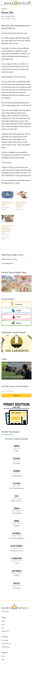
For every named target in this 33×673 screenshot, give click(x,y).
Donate (3, 656)
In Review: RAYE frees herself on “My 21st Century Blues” (21, 204)
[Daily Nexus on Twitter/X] (5, 611)
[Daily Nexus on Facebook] (2, 611)
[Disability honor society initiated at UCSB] (7, 194)
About (3, 617)
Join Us (3, 624)
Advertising (4, 640)
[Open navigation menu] (30, 2)
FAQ (2, 628)
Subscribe (16, 395)
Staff (2, 621)
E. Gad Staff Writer (9, 16)
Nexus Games (7, 298)
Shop (2, 659)
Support (4, 652)
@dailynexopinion (8, 434)
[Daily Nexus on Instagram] (8, 611)
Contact (4, 636)
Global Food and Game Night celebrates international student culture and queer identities (7, 229)
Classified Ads (5, 647)
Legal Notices (5, 631)
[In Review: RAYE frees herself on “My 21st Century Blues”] (22, 194)
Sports (4, 9)
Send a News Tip (6, 643)
